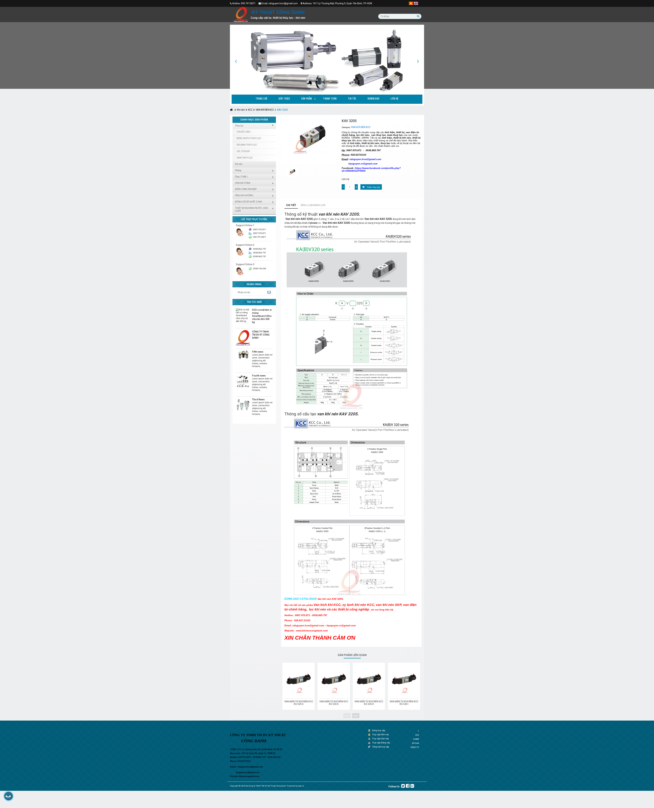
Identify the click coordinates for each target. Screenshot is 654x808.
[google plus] (412, 785)
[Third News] (243, 405)
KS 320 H (369, 704)
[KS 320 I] (404, 679)
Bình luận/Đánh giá (313, 205)
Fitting (238, 170)
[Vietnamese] (411, 3)
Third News (258, 399)
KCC (250, 109)
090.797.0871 (259, 237)
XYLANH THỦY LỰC (247, 145)
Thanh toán (330, 98)
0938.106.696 (259, 268)
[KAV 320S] (291, 172)
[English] (416, 3)
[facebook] (407, 785)
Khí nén (241, 109)
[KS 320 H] (369, 679)
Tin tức (352, 98)
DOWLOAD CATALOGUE (300, 598)
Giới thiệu (284, 98)
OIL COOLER (243, 151)
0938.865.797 (259, 256)
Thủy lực (239, 126)
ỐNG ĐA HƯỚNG (244, 195)
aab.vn (301, 786)
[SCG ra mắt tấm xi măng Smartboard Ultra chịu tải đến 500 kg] (243, 315)
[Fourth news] (243, 381)
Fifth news (257, 351)
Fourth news (259, 375)
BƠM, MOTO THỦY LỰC (249, 138)
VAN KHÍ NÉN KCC (265, 109)
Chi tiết (291, 205)
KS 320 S (298, 704)
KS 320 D (334, 704)
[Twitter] (403, 785)
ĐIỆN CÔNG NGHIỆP (246, 189)
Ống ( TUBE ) (241, 177)
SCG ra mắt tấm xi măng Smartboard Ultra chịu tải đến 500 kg (262, 315)
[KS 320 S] (298, 679)
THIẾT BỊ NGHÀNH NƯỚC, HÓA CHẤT (251, 209)
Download (373, 98)
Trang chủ (261, 98)
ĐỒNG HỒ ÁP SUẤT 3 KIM (248, 202)
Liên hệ (394, 98)
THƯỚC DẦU (244, 132)
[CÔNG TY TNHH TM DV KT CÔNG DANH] (243, 338)
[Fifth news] (243, 355)
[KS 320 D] (333, 679)
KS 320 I (404, 704)
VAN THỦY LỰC (245, 158)
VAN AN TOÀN (242, 183)
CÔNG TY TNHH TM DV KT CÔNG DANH (261, 334)
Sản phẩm (306, 98)
